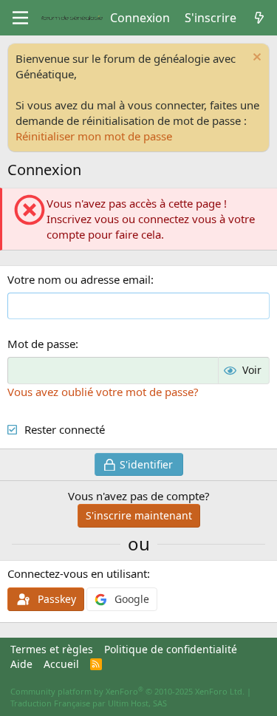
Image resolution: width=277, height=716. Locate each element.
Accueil (61, 664)
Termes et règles (51, 649)
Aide (21, 664)
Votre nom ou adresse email (79, 279)
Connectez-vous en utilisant (77, 573)
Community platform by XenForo (127, 691)
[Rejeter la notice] (255, 59)
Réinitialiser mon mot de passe (94, 136)
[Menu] (20, 17)
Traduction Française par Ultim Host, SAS (88, 703)
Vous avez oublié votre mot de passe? (103, 391)
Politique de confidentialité (170, 649)
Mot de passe (41, 343)
